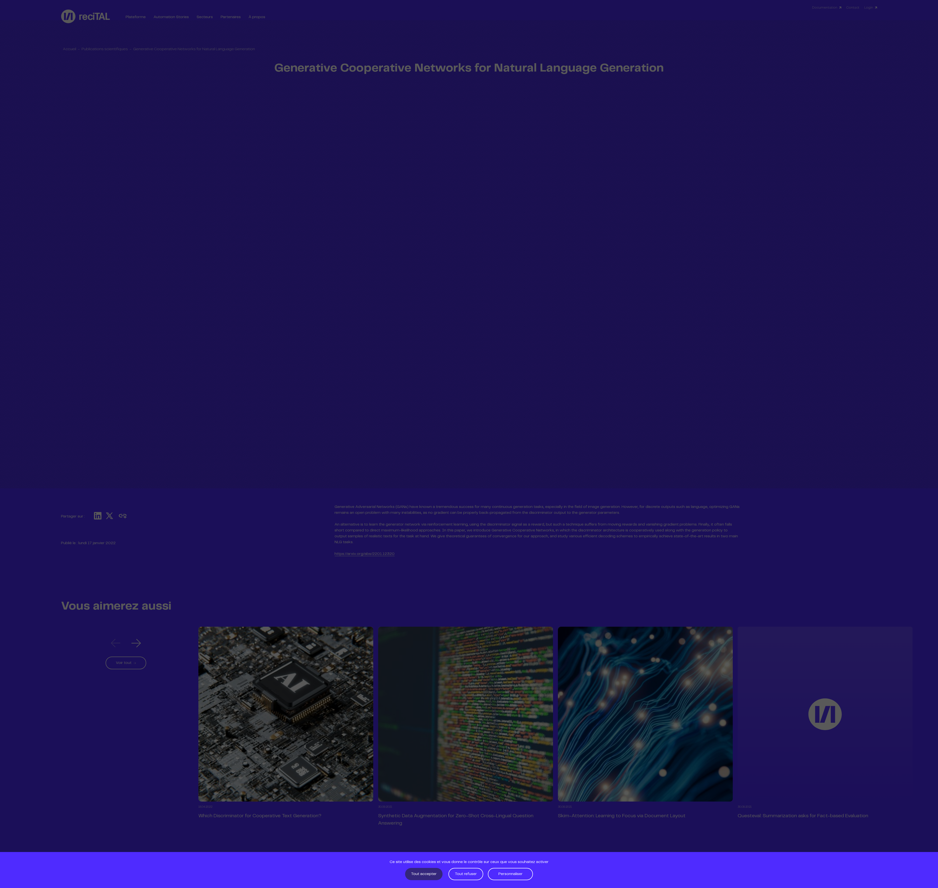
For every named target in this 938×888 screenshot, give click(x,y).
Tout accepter (424, 874)
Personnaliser (510, 874)
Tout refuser (466, 874)
